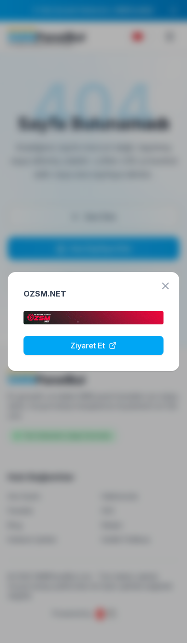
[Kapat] (165, 286)
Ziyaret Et (87, 345)
